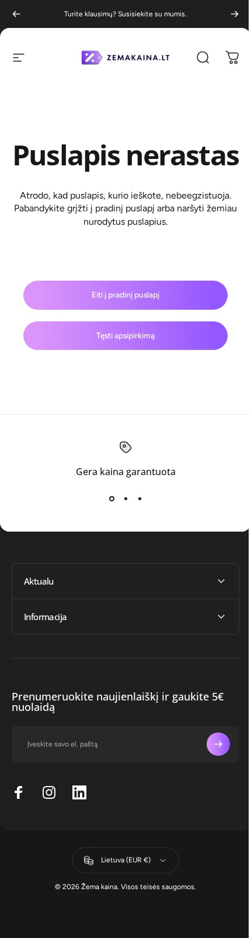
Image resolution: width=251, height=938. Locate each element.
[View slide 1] (111, 498)
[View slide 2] (125, 498)
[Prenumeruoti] (209, 775)
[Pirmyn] (234, 14)
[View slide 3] (140, 498)
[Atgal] (16, 14)
